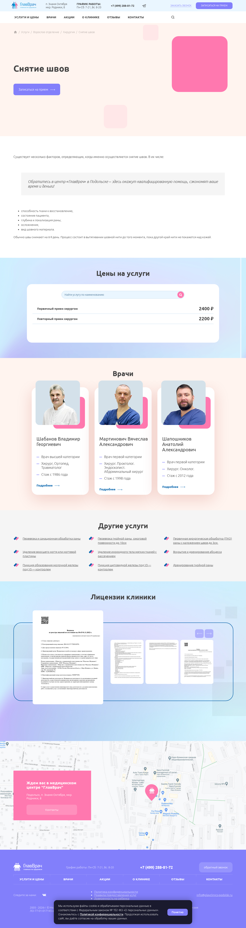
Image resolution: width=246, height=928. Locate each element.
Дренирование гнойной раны (193, 565)
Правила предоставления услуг (115, 895)
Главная (15, 32)
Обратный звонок (216, 867)
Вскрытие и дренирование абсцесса (197, 551)
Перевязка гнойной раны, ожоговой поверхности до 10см (122, 541)
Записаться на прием (214, 5)
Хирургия (69, 32)
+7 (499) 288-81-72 (122, 5)
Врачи (51, 17)
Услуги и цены (26, 17)
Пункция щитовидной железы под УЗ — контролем (124, 567)
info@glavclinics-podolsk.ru (215, 895)
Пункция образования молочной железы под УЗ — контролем (50, 567)
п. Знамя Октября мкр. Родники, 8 (56, 6)
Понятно (178, 912)
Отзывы (113, 17)
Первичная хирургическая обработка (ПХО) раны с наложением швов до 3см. (202, 541)
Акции (69, 17)
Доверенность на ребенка (111, 898)
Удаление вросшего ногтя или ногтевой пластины (49, 554)
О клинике (90, 17)
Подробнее (45, 485)
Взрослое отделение (46, 32)
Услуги (25, 32)
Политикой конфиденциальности (101, 914)
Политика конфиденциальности (116, 891)
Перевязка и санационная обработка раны (52, 538)
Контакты (136, 17)
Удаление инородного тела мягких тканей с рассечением (127, 554)
